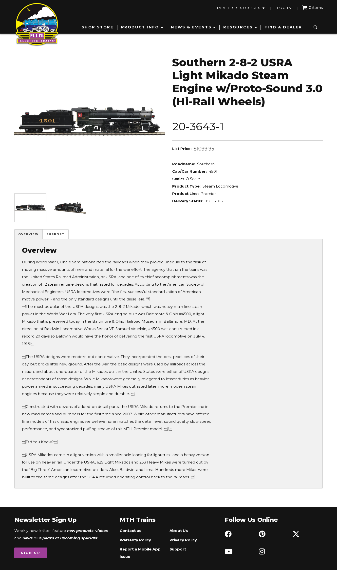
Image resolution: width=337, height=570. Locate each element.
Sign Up (30, 553)
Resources (238, 27)
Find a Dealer (283, 27)
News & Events (191, 27)
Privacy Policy (183, 540)
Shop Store (97, 27)
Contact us (130, 530)
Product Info (140, 27)
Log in (284, 8)
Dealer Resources (239, 8)
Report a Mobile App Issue (140, 553)
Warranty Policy (135, 540)
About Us (178, 530)
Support (55, 234)
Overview (28, 234)
